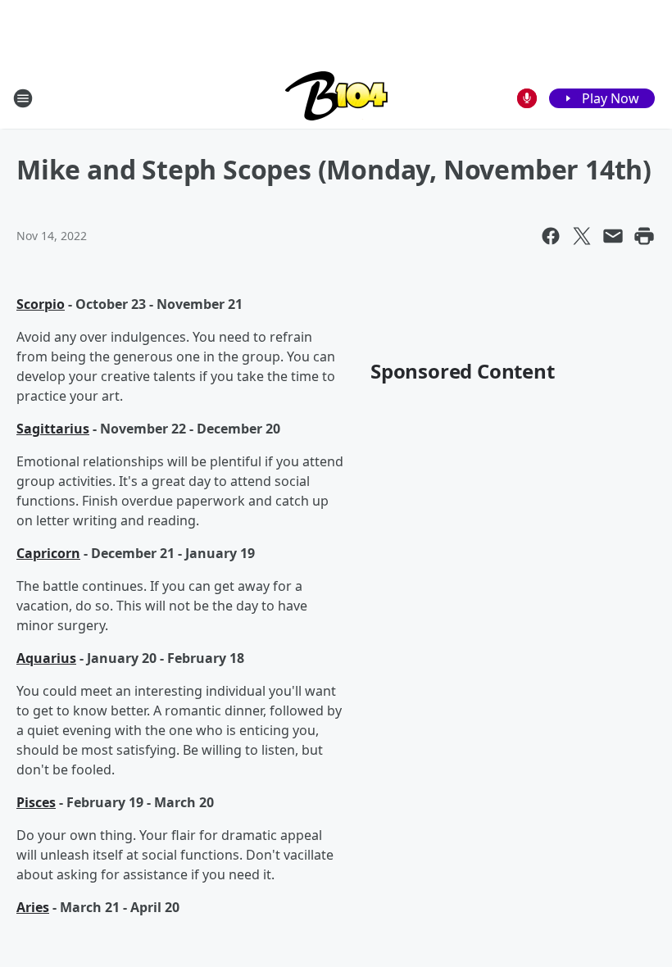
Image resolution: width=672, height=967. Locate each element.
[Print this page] (644, 236)
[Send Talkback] (527, 98)
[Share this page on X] (581, 236)
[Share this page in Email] (613, 236)
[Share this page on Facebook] (550, 236)
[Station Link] (336, 98)
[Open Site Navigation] (23, 98)
